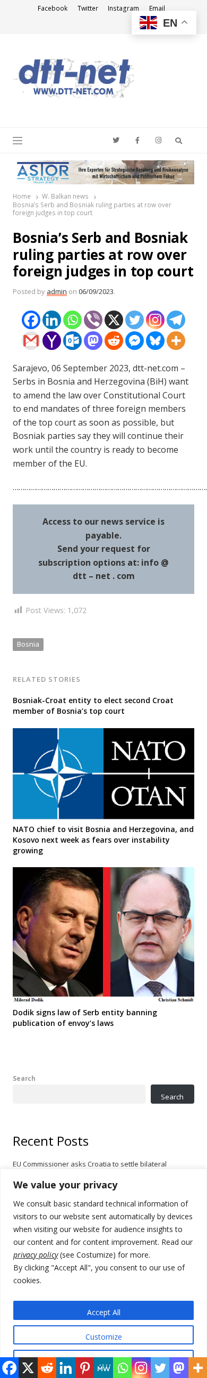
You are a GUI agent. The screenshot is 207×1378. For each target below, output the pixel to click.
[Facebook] (31, 320)
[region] (103, 1273)
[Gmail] (31, 340)
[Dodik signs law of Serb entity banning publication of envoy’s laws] (103, 873)
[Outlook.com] (72, 340)
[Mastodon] (93, 340)
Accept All (103, 1312)
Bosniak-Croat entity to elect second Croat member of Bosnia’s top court (93, 705)
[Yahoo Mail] (51, 340)
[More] (176, 340)
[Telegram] (176, 320)
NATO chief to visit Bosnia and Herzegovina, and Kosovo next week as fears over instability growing (103, 839)
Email (157, 8)
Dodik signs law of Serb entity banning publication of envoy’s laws (85, 1017)
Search (24, 1078)
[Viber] (93, 320)
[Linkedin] (51, 320)
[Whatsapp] (72, 320)
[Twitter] (134, 320)
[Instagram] (155, 320)
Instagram (123, 8)
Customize (103, 1337)
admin (57, 291)
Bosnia (28, 644)
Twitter (87, 8)
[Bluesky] (155, 340)
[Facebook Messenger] (134, 340)
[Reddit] (114, 340)
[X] (114, 320)
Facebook (52, 8)
